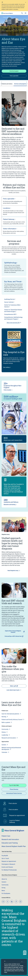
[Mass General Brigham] (7, 13)
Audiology (9, 299)
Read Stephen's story (13, 570)
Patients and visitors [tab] (7, 83)
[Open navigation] (25, 13)
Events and (7, 867)
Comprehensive (10, 314)
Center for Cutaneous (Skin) (12, 306)
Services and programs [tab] (20, 83)
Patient (6, 836)
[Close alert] (25, 2)
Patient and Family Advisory (12, 719)
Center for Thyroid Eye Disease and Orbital (13, 310)
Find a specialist (14, 75)
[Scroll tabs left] (1, 83)
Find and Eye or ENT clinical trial (13, 636)
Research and (9, 738)
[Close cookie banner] (22, 962)
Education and (10, 843)
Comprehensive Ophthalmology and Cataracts (13, 318)
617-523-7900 (15, 785)
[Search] (22, 13)
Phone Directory (14, 789)
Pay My (5, 855)
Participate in (8, 864)
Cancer (8, 302)
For (6, 893)
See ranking (6, 367)
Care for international (10, 714)
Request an (9, 861)
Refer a (6, 722)
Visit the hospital (14, 71)
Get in (5, 858)
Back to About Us (7, 17)
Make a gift (13, 686)
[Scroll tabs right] (27, 83)
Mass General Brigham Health (14, 846)
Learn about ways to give (13, 690)
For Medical (9, 870)
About (4, 879)
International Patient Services (14, 793)
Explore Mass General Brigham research (13, 631)
